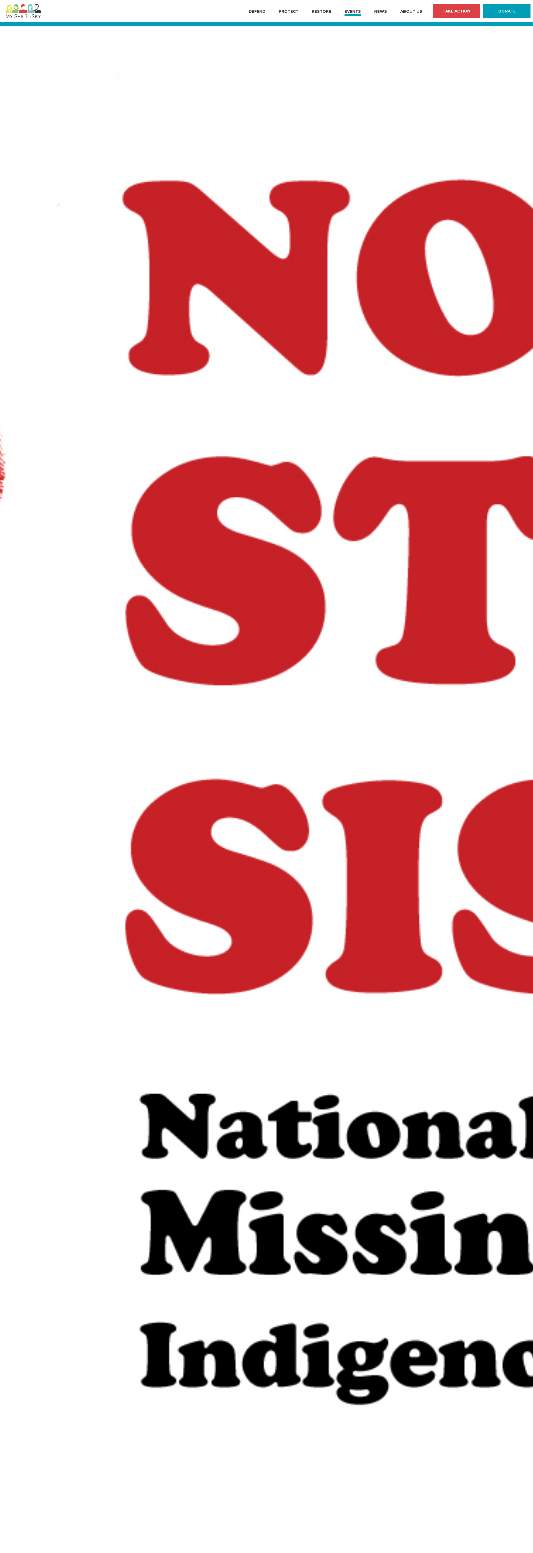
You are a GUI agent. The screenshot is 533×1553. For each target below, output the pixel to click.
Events (353, 11)
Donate (507, 11)
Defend (257, 11)
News (380, 11)
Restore (321, 11)
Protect (288, 11)
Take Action (456, 11)
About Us (411, 11)
